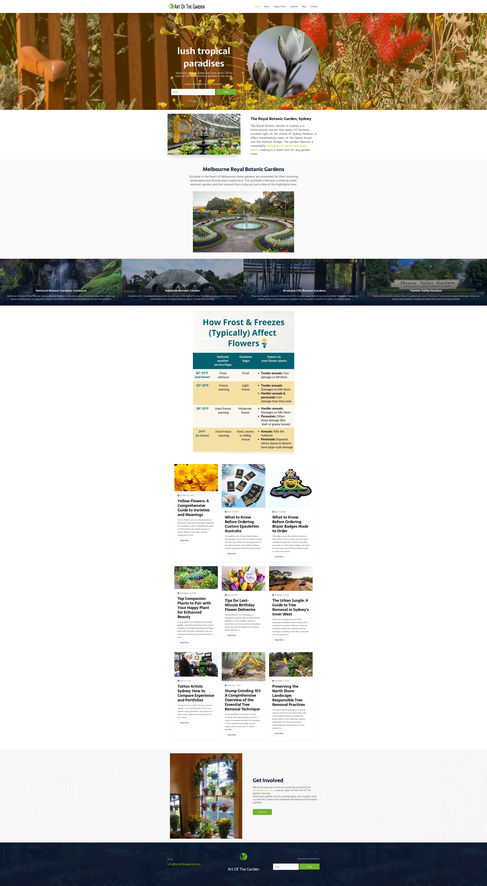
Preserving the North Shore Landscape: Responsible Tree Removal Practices (288, 695)
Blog (304, 6)
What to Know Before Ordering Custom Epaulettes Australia (242, 524)
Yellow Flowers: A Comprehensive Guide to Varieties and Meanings (194, 508)
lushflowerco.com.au (264, 790)
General (294, 6)
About (266, 6)
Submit (226, 92)
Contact (313, 6)
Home (256, 6)
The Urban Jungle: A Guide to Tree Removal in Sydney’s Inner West (290, 607)
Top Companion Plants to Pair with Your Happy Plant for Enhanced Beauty (194, 607)
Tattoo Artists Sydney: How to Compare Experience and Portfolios (196, 693)
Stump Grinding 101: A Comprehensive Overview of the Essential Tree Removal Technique (243, 700)
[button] (262, 812)
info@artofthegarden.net (184, 864)
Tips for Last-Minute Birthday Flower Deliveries (240, 605)
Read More (184, 540)
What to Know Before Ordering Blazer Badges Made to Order (290, 524)
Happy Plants (280, 6)
